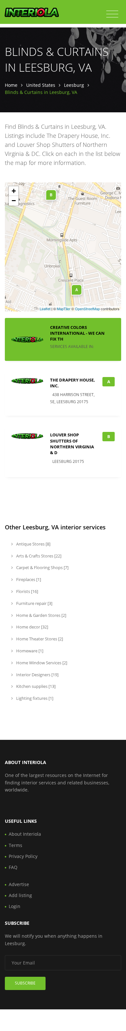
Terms (15, 845)
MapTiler (63, 308)
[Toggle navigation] (112, 14)
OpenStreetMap (87, 308)
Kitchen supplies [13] (35, 686)
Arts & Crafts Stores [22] (38, 556)
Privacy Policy (23, 856)
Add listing (20, 895)
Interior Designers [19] (36, 675)
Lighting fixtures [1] (34, 698)
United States (40, 85)
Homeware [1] (29, 651)
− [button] (14, 201)
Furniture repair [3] (33, 603)
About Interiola (25, 834)
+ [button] (14, 191)
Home (11, 85)
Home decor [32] (31, 627)
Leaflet (45, 308)
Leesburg (74, 85)
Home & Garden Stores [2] (40, 615)
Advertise (19, 884)
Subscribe (25, 983)
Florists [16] (26, 591)
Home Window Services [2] (41, 663)
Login (14, 906)
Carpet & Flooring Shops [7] (41, 567)
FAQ (13, 867)
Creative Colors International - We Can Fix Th (77, 333)
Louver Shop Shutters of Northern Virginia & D (72, 443)
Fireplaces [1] (28, 579)
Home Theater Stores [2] (39, 639)
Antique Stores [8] (32, 544)
